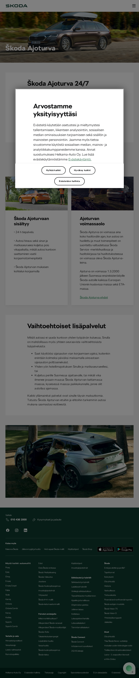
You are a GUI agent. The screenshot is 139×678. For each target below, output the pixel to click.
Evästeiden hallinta (69, 181)
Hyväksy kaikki (82, 170)
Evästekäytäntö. (79, 159)
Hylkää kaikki (53, 170)
